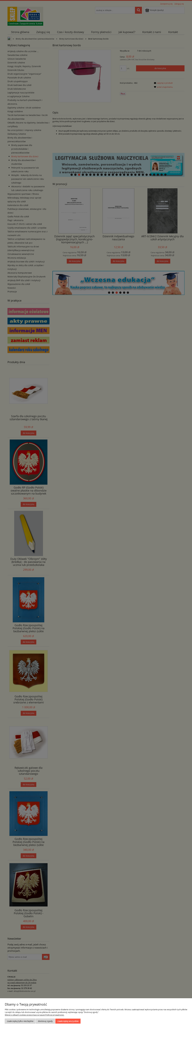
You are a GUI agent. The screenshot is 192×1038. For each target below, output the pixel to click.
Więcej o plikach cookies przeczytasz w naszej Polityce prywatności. (34, 1015)
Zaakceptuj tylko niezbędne (20, 1021)
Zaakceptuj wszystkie (68, 1021)
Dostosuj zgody (45, 1021)
